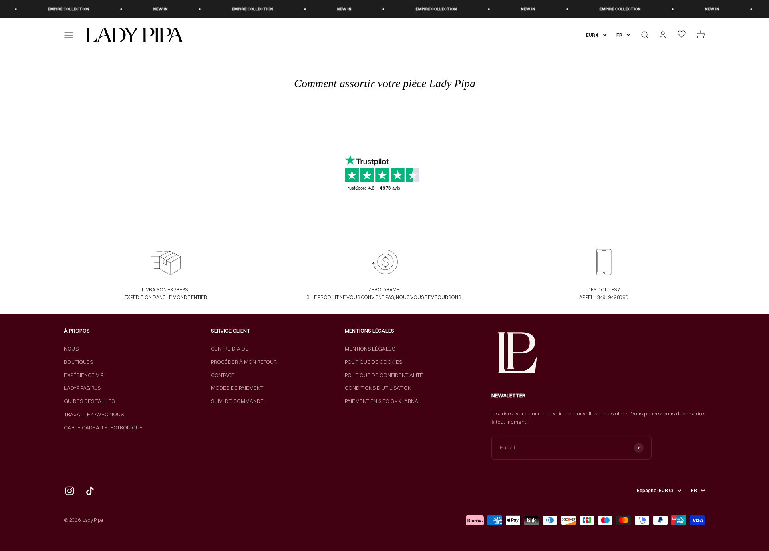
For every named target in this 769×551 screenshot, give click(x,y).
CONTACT (222, 375)
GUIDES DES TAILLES (89, 401)
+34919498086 (611, 297)
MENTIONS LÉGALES (370, 348)
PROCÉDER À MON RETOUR (244, 362)
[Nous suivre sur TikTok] (90, 490)
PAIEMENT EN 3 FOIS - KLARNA (381, 401)
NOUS (71, 348)
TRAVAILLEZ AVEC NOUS (94, 414)
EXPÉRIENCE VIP (83, 375)
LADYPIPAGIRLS (82, 388)
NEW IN (149, 9)
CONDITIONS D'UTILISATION (378, 388)
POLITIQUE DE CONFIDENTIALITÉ (384, 375)
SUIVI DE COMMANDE (237, 401)
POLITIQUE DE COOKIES (373, 362)
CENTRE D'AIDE (229, 348)
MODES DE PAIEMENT (237, 388)
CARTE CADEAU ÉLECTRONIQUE (103, 427)
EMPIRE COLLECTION (57, 9)
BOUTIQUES (78, 362)
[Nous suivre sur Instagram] (69, 490)
